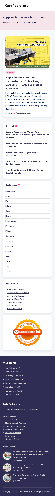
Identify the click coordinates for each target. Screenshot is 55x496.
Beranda (6, 23)
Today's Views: (10, 368)
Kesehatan (10, 226)
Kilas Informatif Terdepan (18, 292)
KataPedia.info (17, 5)
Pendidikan (10, 246)
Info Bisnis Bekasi (14, 308)
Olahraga (9, 236)
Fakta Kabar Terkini (15, 289)
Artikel (10, 72)
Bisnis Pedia (12, 305)
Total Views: (9, 387)
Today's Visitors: (11, 372)
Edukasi (8, 206)
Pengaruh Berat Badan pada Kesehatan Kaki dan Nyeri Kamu (26, 162)
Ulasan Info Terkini (15, 302)
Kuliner (8, 231)
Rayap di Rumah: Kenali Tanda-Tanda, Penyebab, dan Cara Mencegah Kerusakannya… (31, 454)
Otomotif (9, 241)
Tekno (8, 261)
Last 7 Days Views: (12, 379)
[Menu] (50, 5)
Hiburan (8, 216)
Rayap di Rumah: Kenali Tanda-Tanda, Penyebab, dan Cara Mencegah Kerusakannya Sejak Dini (27, 135)
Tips (7, 266)
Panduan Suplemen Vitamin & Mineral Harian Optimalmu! (26, 145)
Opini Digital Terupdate (17, 296)
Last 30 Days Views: (13, 383)
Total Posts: (9, 394)
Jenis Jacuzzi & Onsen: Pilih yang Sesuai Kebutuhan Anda (24, 171)
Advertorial (10, 191)
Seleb (7, 256)
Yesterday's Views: (12, 375)
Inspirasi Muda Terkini (16, 299)
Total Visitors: (10, 391)
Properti (9, 251)
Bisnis (7, 201)
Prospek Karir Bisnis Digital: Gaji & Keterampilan (21, 153)
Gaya (7, 211)
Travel (8, 271)
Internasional (11, 221)
